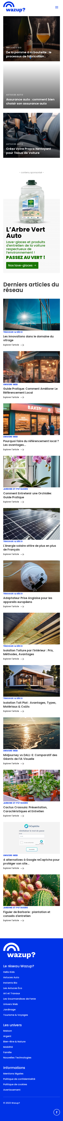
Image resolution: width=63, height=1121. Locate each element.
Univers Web (10, 1004)
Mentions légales (13, 1073)
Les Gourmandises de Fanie (19, 998)
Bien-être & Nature (14, 1041)
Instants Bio (10, 982)
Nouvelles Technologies (17, 1057)
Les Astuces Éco (12, 988)
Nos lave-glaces (20, 265)
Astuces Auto (11, 977)
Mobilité (8, 1047)
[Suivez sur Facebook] (56, 1112)
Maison (7, 1030)
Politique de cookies (15, 1084)
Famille (7, 1052)
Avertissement (12, 1089)
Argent (7, 1036)
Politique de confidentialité (19, 1079)
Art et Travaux (11, 993)
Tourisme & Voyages (15, 1015)
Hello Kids (9, 972)
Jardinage (9, 1009)
